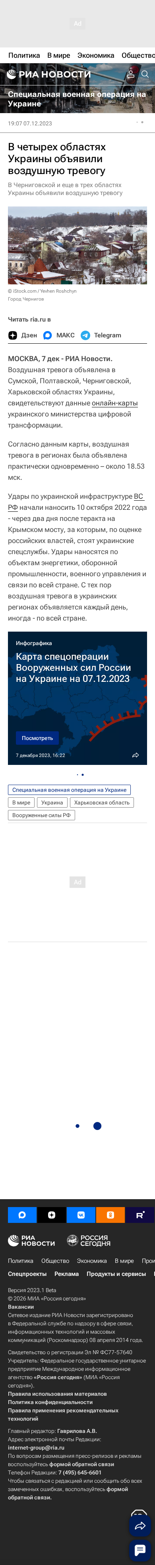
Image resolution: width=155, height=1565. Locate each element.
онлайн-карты (115, 403)
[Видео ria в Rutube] (140, 1215)
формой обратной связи (81, 1464)
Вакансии (21, 1307)
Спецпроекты (27, 1273)
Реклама (66, 1273)
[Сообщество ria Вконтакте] (81, 1215)
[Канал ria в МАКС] (22, 1215)
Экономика (92, 1260)
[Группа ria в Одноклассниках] (110, 1215)
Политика (20, 1260)
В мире (21, 802)
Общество (55, 1260)
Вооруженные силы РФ (41, 815)
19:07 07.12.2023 (30, 123)
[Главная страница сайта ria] (47, 74)
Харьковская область (102, 802)
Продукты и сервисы (116, 1273)
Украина (52, 802)
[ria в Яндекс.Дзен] (51, 1215)
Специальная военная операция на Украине (69, 790)
